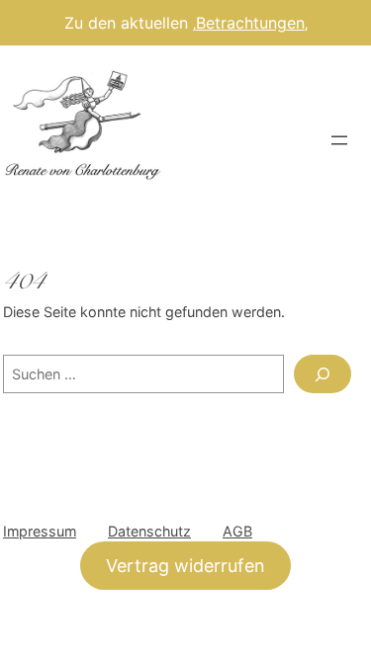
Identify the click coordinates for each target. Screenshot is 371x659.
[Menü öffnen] (339, 140)
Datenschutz (149, 531)
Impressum (39, 531)
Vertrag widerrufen (185, 565)
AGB (237, 531)
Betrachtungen (250, 23)
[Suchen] (322, 374)
